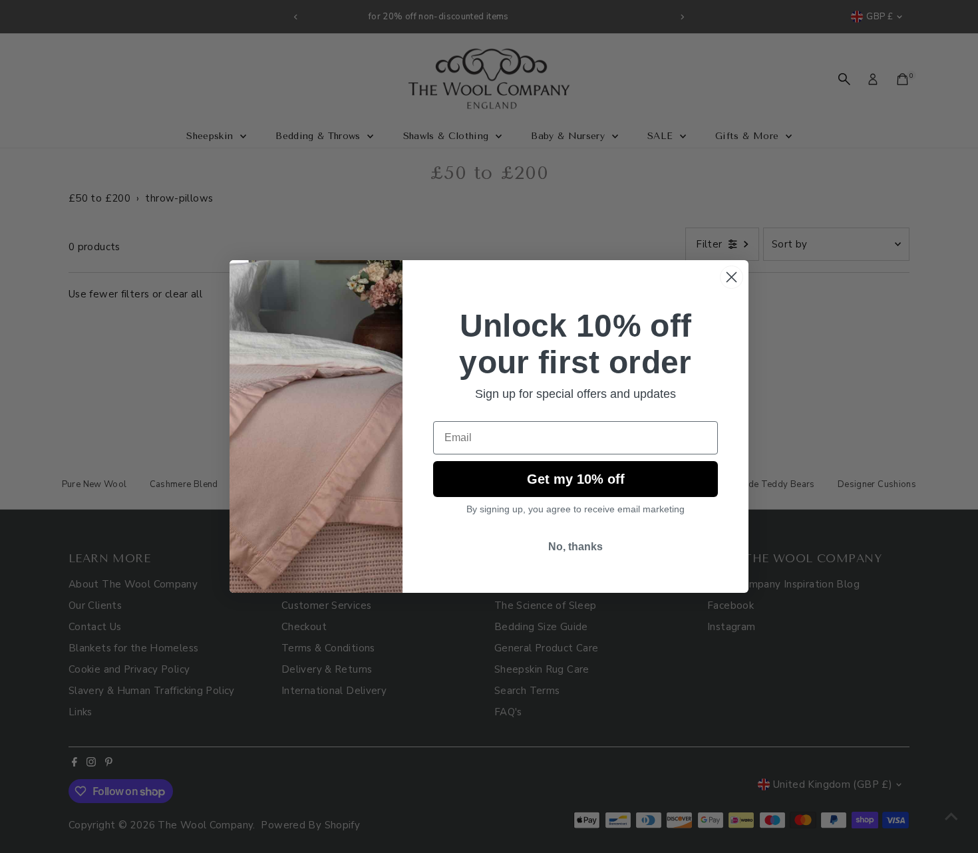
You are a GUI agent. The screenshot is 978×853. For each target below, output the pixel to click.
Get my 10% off (576, 479)
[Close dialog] (731, 277)
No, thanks (575, 546)
